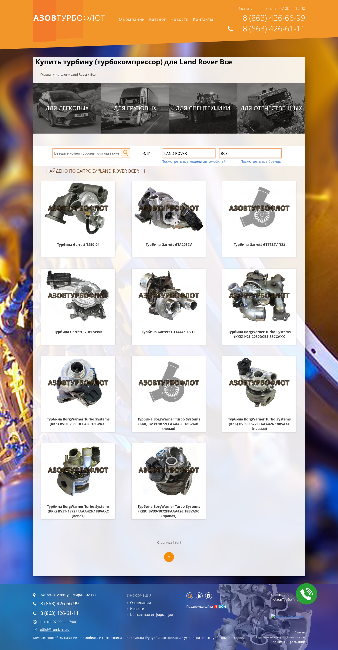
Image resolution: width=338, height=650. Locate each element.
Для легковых (67, 108)
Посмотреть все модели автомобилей (194, 161)
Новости (179, 19)
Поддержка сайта (199, 606)
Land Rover (79, 74)
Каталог (157, 19)
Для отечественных (271, 108)
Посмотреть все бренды (261, 161)
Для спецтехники (203, 108)
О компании (132, 19)
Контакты (203, 19)
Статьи (300, 632)
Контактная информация (151, 614)
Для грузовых (135, 108)
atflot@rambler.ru (55, 629)
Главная (46, 74)
